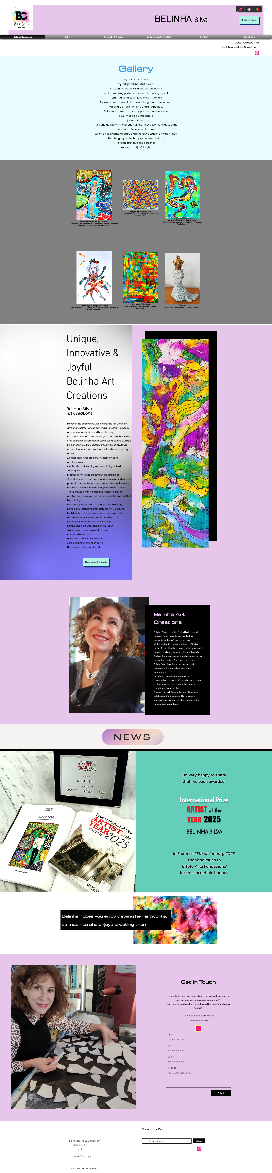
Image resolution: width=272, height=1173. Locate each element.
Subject (170, 1057)
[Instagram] (257, 53)
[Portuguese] (257, 9)
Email (169, 1046)
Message (171, 1068)
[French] (249, 9)
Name (169, 1034)
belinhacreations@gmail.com (240, 47)
